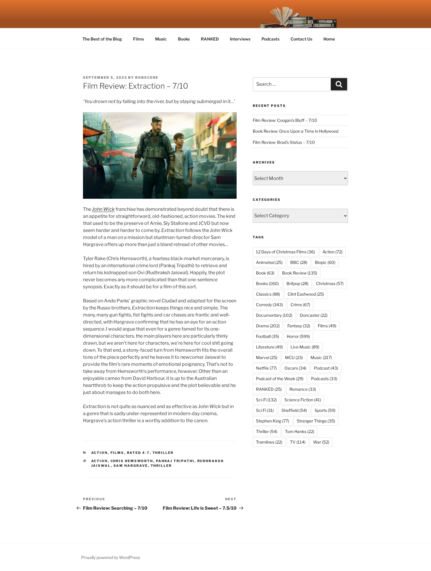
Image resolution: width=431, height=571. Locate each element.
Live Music (305, 346)
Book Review (299, 272)
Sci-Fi (266, 399)
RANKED (210, 38)
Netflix (266, 367)
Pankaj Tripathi (175, 461)
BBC (298, 262)
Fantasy (298, 325)
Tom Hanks (299, 431)
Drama (268, 325)
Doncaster (314, 315)
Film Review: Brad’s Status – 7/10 (284, 142)
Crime (300, 304)
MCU (294, 357)
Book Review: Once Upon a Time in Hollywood (295, 131)
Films (138, 38)
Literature (269, 346)
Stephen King (272, 420)
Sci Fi (265, 410)
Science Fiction (302, 399)
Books (184, 38)
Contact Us (301, 38)
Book (265, 272)
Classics (268, 294)
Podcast (326, 367)
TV (298, 441)
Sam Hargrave (130, 466)
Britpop (297, 283)
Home (329, 38)
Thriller (163, 453)
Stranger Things (316, 420)
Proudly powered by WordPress (110, 557)
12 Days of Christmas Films (285, 251)
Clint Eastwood (306, 294)
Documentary (274, 315)
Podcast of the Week (279, 378)
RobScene (146, 77)
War (321, 441)
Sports (325, 410)
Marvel (266, 357)
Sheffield (294, 410)
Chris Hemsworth (132, 461)
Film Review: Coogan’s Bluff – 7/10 (285, 120)
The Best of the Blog (102, 38)
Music (161, 38)
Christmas (330, 283)
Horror (298, 336)
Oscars (295, 367)
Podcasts (270, 38)
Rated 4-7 (138, 453)
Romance (302, 389)
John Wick (103, 209)
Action (99, 453)
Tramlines (269, 441)
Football (267, 336)
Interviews (240, 38)
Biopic (325, 262)
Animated (269, 262)
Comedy (269, 304)
